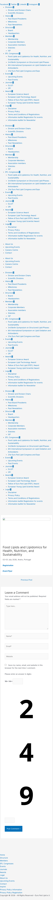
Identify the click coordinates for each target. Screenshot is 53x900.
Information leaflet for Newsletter (22, 120)
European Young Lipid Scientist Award (23, 103)
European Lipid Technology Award (22, 97)
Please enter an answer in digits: (18, 674)
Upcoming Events (15, 77)
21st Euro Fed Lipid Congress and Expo (24, 71)
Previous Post (26, 580)
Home (2, 855)
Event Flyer (7, 571)
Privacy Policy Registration (11, 893)
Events (8, 74)
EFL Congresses (12, 53)
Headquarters (13, 33)
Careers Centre (11, 250)
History (8, 16)
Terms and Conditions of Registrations (23, 114)
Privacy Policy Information (11, 890)
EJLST (10, 85)
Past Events (13, 80)
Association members (17, 45)
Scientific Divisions (16, 13)
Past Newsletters (15, 25)
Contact (8, 253)
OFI (9, 88)
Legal (7, 106)
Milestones (12, 22)
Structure (9, 27)
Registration (8, 565)
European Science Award (18, 94)
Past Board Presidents (17, 19)
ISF (9, 51)
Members (9, 36)
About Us (9, 244)
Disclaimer (12, 108)
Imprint (3, 887)
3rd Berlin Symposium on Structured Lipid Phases (28, 62)
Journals (8, 82)
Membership (13, 39)
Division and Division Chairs (19, 10)
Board (10, 30)
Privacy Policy (14, 111)
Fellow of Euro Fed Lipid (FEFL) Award (23, 100)
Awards (8, 91)
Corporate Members (16, 42)
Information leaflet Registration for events (25, 117)
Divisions (9, 7)
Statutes (11, 48)
